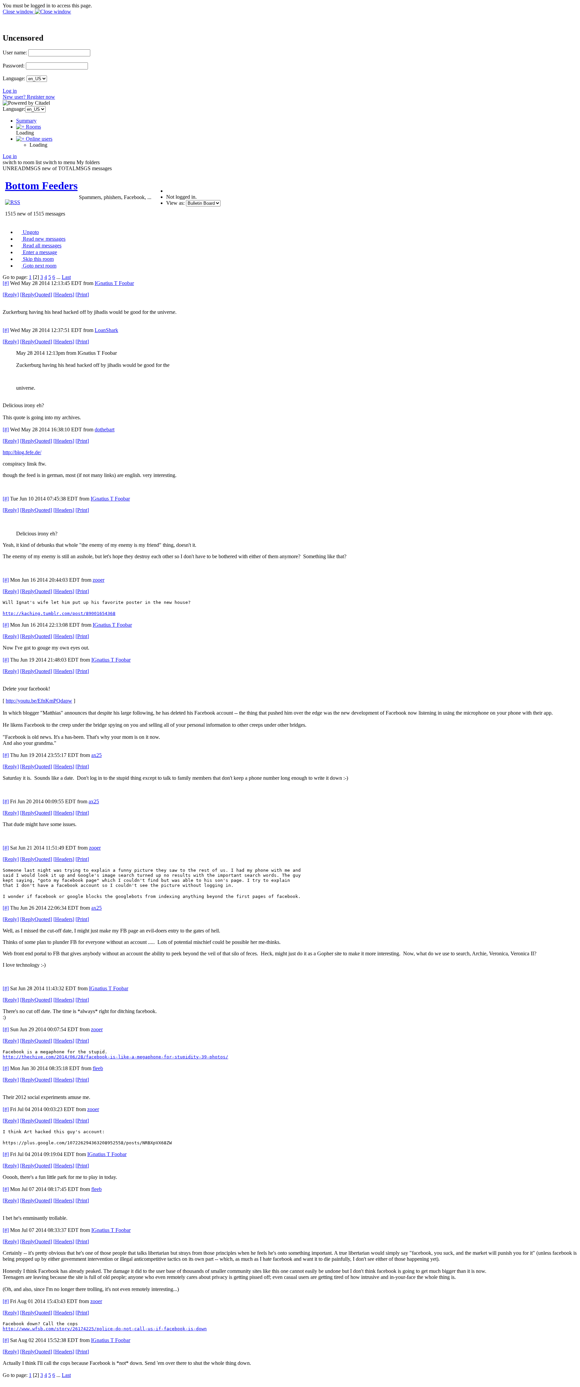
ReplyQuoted (36, 294)
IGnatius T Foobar (114, 283)
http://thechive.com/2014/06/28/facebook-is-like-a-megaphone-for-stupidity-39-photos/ (115, 1056)
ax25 (96, 755)
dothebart (104, 429)
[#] (6, 283)
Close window (19, 11)
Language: (14, 78)
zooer (98, 580)
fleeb (98, 1068)
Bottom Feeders (41, 186)
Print (82, 294)
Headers (63, 294)
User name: (15, 52)
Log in (10, 91)
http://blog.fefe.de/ (22, 452)
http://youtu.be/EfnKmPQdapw (39, 701)
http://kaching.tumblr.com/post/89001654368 (59, 613)
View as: (175, 203)
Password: (14, 65)
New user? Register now (29, 97)
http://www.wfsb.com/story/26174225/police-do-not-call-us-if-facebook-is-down (105, 1328)
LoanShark (106, 330)
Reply (11, 294)
